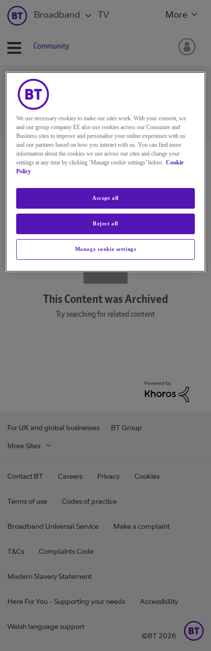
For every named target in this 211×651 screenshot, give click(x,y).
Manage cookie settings (105, 249)
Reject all (105, 223)
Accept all (105, 198)
